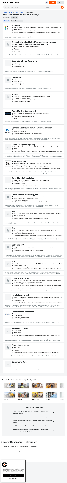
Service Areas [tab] (34, 446)
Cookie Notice (18, 472)
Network (17, 2)
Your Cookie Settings (13, 478)
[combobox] (53, 7)
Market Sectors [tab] (14, 446)
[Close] (24, 461)
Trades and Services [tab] (24, 446)
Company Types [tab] (5, 446)
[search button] (62, 7)
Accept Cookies (13, 475)
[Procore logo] (8, 2)
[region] (13, 471)
